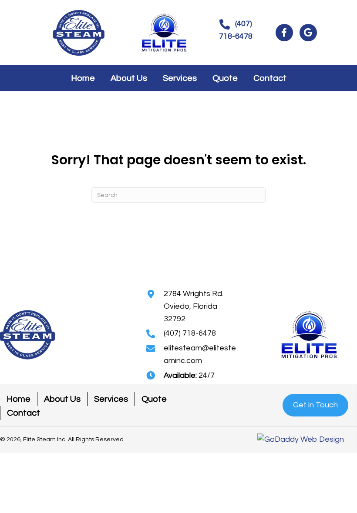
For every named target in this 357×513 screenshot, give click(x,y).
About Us (62, 399)
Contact (23, 413)
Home (18, 399)
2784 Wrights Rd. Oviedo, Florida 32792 (193, 306)
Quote (154, 399)
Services (111, 399)
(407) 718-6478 (190, 333)
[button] (236, 30)
